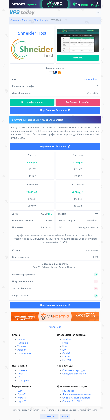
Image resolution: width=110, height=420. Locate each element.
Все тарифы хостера (32, 102)
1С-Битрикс (23, 380)
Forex (20, 373)
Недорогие (68, 390)
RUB (64, 416)
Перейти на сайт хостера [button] (54, 110)
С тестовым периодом (73, 370)
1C (18, 377)
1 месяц (48, 416)
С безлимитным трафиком (76, 397)
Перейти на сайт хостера (54, 146)
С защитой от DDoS (72, 401)
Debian (66, 356)
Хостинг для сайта (88, 410)
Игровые (22, 370)
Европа (21, 339)
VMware (21, 397)
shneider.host (91, 79)
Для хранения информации (76, 394)
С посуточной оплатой (74, 373)
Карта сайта (55, 326)
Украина (21, 346)
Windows (67, 339)
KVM (19, 390)
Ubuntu (66, 346)
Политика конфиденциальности (62, 410)
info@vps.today (20, 410)
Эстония (21, 349)
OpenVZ (21, 394)
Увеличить (78, 57)
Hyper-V (21, 401)
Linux (65, 342)
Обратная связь (37, 410)
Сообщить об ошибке (78, 102)
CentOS (66, 353)
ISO (64, 349)
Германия (22, 342)
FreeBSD (66, 360)
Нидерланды (24, 353)
